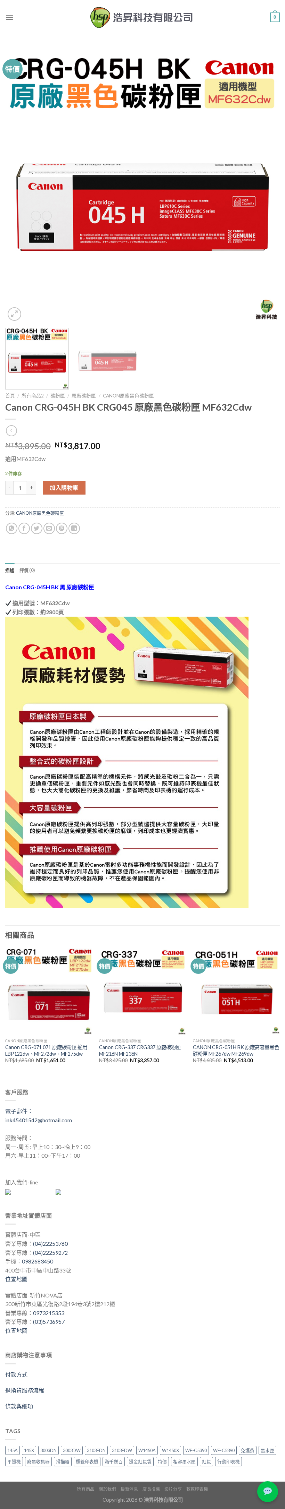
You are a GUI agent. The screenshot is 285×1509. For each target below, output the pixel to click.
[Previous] (19, 185)
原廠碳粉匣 (84, 395)
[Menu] (9, 17)
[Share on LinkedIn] (74, 528)
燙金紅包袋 (140, 1461)
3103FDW (122, 1450)
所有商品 (85, 1489)
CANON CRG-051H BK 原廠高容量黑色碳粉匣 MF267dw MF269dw (236, 1050)
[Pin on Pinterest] (61, 528)
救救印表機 (197, 1489)
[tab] (10, 570)
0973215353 (48, 1313)
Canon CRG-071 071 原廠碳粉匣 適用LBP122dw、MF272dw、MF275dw (46, 1050)
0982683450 (37, 1261)
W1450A (147, 1450)
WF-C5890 (224, 1450)
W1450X (170, 1450)
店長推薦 (151, 1489)
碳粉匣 (57, 395)
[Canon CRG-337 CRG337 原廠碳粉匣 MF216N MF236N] (142, 991)
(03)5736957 (49, 1321)
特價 (162, 1461)
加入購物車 (64, 487)
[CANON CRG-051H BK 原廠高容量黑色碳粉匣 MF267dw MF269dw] (236, 991)
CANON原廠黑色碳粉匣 (128, 395)
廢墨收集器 (38, 1461)
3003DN (48, 1450)
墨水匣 (267, 1450)
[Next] (265, 185)
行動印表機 (228, 1461)
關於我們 (107, 1489)
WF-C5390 (196, 1450)
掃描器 (63, 1461)
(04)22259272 (50, 1252)
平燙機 (14, 1461)
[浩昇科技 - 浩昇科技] (142, 17)
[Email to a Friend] (49, 528)
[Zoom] (14, 314)
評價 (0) (27, 570)
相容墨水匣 (184, 1461)
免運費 (247, 1450)
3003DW (72, 1450)
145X (29, 1450)
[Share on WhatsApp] (11, 528)
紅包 (206, 1461)
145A (12, 1450)
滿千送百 (114, 1461)
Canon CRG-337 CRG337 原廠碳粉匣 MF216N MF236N (140, 1050)
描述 (10, 570)
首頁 (10, 395)
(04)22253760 (50, 1243)
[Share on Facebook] (24, 528)
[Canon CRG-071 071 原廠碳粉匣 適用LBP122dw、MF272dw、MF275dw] (48, 991)
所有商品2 (33, 395)
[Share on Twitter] (36, 528)
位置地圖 (16, 1279)
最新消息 (129, 1489)
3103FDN (96, 1450)
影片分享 (173, 1489)
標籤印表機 (87, 1461)
